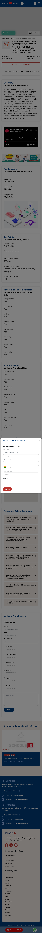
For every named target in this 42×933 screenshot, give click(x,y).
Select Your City (7, 471)
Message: (5, 478)
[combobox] (5, 467)
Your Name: (6, 449)
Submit (7, 489)
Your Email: (6, 457)
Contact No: (6, 464)
